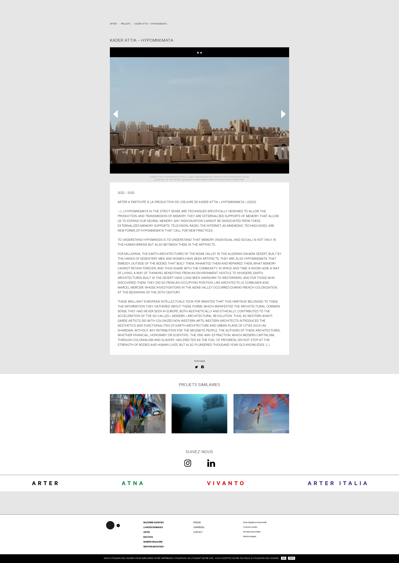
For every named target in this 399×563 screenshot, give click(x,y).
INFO (291, 558)
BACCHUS (148, 537)
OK (283, 558)
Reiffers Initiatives (153, 547)
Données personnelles (251, 532)
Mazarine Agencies (153, 522)
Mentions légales (249, 536)
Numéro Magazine (153, 542)
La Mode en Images (153, 527)
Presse (197, 522)
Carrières (198, 527)
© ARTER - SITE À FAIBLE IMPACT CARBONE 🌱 (199, 502)
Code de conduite (250, 527)
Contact (198, 532)
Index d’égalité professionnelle (255, 522)
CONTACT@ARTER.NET (199, 499)
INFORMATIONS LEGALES (199, 506)
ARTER (146, 532)
